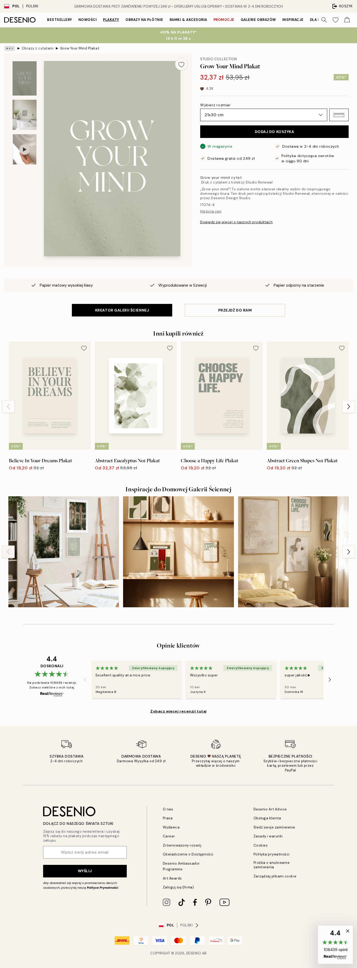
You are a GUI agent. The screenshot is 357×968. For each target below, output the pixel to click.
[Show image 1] (25, 78)
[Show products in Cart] (347, 20)
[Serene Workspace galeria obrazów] (178, 551)
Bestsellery (59, 20)
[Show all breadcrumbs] (9, 48)
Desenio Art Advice (270, 809)
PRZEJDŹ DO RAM (235, 310)
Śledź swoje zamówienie (274, 827)
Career (169, 836)
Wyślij (85, 871)
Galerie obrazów (258, 20)
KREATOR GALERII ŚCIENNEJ (122, 310)
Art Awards (172, 878)
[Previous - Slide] (8, 406)
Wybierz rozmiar (215, 105)
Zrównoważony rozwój (182, 845)
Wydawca (171, 827)
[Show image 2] (25, 115)
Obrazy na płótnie (144, 20)
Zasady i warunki (268, 836)
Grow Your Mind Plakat (79, 48)
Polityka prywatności (272, 854)
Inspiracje (293, 20)
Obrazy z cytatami (38, 48)
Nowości (87, 20)
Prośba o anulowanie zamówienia (272, 864)
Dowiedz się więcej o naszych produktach (236, 222)
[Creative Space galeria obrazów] (63, 551)
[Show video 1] (25, 149)
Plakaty (111, 20)
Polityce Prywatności (102, 888)
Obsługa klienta (267, 818)
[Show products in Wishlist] (335, 20)
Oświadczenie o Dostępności (188, 854)
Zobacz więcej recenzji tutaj (178, 711)
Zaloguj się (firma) (178, 887)
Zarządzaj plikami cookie (275, 876)
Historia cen (210, 211)
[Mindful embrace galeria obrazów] (293, 551)
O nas (168, 809)
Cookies (261, 845)
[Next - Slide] (348, 406)
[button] (339, 115)
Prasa (168, 818)
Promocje (224, 20)
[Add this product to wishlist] (181, 64)
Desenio (193, 953)
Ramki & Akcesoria (188, 20)
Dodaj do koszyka (274, 131)
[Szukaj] (324, 20)
